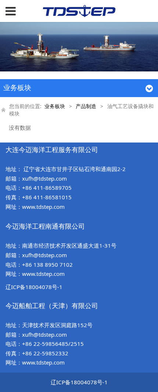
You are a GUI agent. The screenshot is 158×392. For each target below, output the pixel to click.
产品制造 (86, 106)
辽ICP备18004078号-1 (34, 287)
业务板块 (54, 106)
